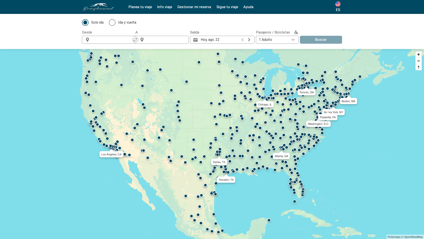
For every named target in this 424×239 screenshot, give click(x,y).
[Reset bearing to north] (418, 67)
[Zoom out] (418, 61)
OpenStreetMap (413, 237)
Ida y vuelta (127, 22)
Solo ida (97, 22)
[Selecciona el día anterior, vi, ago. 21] (242, 39)
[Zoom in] (418, 54)
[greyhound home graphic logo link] (98, 7)
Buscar (321, 40)
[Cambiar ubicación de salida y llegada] (135, 40)
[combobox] (112, 39)
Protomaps (394, 237)
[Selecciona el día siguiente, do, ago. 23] (249, 39)
